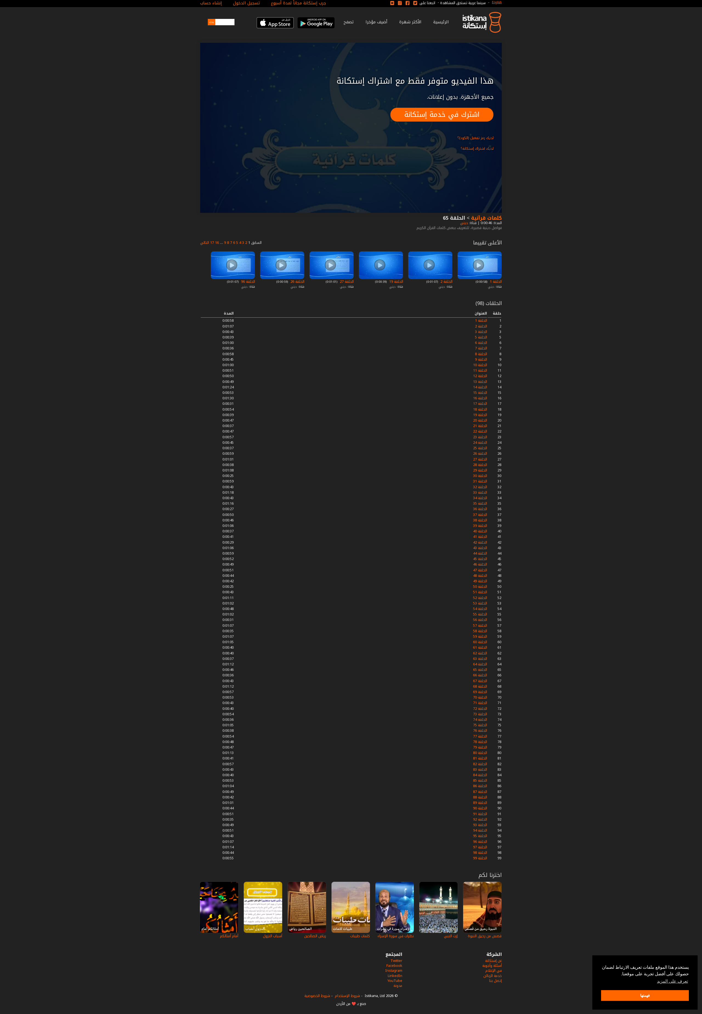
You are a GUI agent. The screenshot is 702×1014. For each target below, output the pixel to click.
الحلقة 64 (480, 664)
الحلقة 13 (480, 381)
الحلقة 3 (481, 331)
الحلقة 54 (480, 608)
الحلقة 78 (480, 741)
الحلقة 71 (480, 702)
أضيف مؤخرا (376, 22)
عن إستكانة (493, 960)
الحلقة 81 (480, 758)
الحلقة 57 (480, 625)
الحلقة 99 (480, 858)
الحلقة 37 (480, 514)
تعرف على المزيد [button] (672, 981)
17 (212, 242)
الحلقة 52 (480, 597)
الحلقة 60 (480, 642)
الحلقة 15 (480, 392)
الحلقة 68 (480, 686)
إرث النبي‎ (451, 936)
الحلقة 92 (480, 819)
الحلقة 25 (480, 448)
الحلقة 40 (480, 531)
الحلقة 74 (480, 719)
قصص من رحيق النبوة (485, 936)
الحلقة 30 (480, 475)
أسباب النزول (272, 936)
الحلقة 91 (480, 813)
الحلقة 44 (480, 553)
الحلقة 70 (480, 697)
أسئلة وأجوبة (492, 965)
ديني (463, 222)
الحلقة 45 (480, 558)
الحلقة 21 (480, 425)
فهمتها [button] (645, 995)
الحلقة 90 (480, 808)
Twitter (396, 960)
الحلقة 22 (480, 431)
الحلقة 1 (495, 281)
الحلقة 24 (480, 442)
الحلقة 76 (480, 730)
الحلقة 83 (480, 769)
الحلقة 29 (480, 470)
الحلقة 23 (480, 437)
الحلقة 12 (480, 375)
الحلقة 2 (445, 281)
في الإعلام (493, 970)
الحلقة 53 (480, 603)
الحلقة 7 (481, 348)
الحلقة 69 (480, 691)
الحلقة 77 (480, 736)
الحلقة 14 (480, 387)
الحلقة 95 (480, 835)
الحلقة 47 (480, 570)
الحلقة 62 (480, 653)
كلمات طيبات (360, 936)
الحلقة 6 (481, 342)
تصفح (349, 22)
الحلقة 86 (480, 786)
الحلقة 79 (480, 747)
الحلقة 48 (480, 575)
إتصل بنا (495, 980)
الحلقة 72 (480, 708)
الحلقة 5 (481, 337)
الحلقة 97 (480, 847)
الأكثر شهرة (410, 22)
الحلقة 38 (480, 520)
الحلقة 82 (480, 764)
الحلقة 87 (480, 791)
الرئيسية (441, 22)
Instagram (393, 970)
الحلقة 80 (480, 752)
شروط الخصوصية (317, 995)
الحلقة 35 (480, 503)
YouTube (394, 980)
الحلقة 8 (481, 354)
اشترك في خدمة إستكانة (442, 114)
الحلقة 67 (480, 680)
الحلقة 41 (480, 536)
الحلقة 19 (395, 281)
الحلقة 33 (480, 492)
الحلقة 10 (480, 364)
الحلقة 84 (480, 775)
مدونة (398, 985)
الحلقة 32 (480, 487)
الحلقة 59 (480, 636)
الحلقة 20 (480, 420)
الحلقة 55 (480, 614)
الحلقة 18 (480, 409)
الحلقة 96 (247, 281)
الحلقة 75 (480, 725)
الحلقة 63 (480, 658)
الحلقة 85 (480, 780)
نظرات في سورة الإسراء (396, 936)
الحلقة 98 (480, 852)
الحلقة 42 (480, 542)
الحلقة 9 (481, 359)
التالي (204, 242)
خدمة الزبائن (492, 975)
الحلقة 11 (480, 370)
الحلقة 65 (480, 669)
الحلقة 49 (480, 581)
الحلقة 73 (480, 714)
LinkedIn (395, 975)
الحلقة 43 (480, 547)
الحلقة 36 (480, 508)
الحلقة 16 (480, 398)
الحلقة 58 (480, 631)
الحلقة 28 (480, 464)
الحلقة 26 (296, 281)
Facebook (394, 965)
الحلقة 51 (480, 592)
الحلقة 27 (346, 281)
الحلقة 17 (480, 403)
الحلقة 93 (480, 824)
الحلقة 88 (480, 797)
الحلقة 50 (480, 586)
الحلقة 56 (480, 619)
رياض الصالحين (315, 936)
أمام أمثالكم (229, 936)
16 (217, 242)
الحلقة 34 (480, 498)
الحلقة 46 (480, 564)
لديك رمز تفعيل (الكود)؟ (475, 137)
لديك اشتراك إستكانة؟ (477, 148)
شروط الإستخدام (347, 995)
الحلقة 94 (480, 830)
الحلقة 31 (480, 481)
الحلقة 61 (480, 647)
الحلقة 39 (480, 525)
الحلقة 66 (480, 675)
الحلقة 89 (480, 802)
